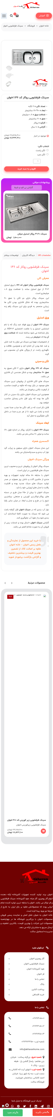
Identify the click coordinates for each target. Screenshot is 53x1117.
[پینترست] (18, 1107)
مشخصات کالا (44, 255)
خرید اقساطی (38, 994)
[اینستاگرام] (48, 1107)
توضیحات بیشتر (11, 255)
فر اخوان (40, 974)
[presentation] (11, 582)
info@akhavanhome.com (32, 1049)
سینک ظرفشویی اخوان (13, 25)
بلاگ (42, 984)
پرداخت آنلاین (38, 989)
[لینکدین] (36, 1107)
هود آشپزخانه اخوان (35, 968)
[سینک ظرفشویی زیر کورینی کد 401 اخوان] (26, 714)
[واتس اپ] (12, 1107)
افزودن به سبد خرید (27, 168)
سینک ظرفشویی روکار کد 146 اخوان (30, 269)
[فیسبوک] (30, 1107)
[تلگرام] (42, 1107)
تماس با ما (39, 979)
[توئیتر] (24, 1107)
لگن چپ (41, 154)
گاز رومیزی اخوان (36, 958)
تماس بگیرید (41, 1112)
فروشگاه (31, 25)
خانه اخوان (44, 25)
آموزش (42, 15)
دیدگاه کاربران (28, 255)
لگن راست (41, 150)
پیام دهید (11, 1112)
